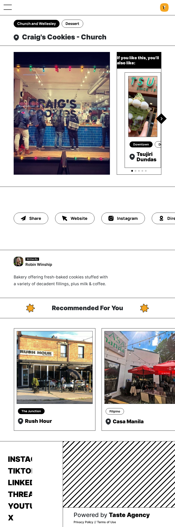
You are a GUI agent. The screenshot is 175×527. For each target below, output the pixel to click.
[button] (161, 118)
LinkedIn (20, 482)
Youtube (20, 506)
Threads (20, 494)
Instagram (20, 459)
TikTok (20, 471)
